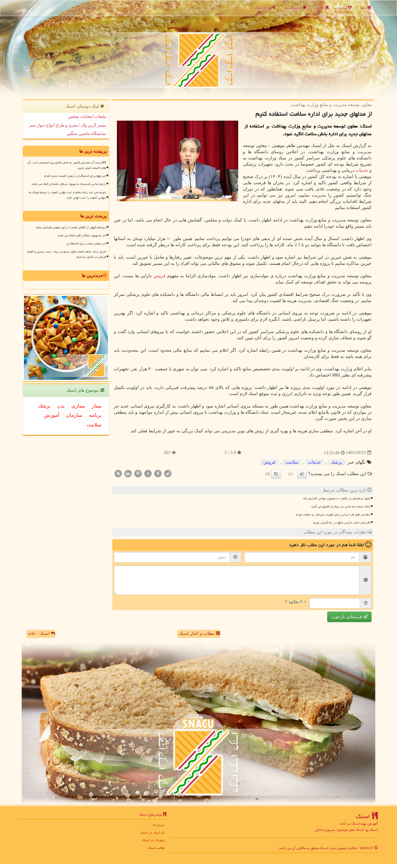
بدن (61, 405)
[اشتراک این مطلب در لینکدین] (128, 473)
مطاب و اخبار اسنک (197, 633)
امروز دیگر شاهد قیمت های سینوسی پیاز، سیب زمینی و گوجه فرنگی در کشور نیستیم (66, 254)
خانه (364, 8)
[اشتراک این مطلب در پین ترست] (138, 473)
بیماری (78, 405)
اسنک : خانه (39, 633)
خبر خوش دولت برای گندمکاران (86, 243)
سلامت (343, 8)
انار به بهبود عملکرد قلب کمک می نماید (81, 235)
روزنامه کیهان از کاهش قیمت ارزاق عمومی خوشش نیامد (71, 227)
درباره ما (159, 825)
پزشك (336, 462)
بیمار (96, 405)
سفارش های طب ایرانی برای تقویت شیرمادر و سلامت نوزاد (333, 514)
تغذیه (320, 8)
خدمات (361, 170)
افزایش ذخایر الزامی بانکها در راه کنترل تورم (341, 522)
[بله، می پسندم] (302, 474)
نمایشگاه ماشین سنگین (86, 133)
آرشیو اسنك (294, 8)
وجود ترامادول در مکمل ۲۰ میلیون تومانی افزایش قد (336, 498)
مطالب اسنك (156, 847)
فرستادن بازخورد (347, 616)
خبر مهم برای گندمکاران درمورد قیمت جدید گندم (75, 176)
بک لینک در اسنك (152, 832)
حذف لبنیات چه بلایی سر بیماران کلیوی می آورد (340, 506)
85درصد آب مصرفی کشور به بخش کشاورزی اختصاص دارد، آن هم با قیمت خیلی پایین (66, 165)
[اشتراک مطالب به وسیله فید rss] (118, 473)
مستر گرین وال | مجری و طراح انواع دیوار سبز (67, 125)
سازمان (74, 415)
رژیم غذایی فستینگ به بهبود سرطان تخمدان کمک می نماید (68, 184)
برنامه (95, 415)
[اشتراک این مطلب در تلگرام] (167, 473)
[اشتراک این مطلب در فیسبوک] (158, 473)
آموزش (51, 415)
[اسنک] (198, 49)
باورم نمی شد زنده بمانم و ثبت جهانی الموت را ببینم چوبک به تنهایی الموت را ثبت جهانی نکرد (67, 195)
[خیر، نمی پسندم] (276, 474)
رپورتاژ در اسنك (153, 840)
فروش (160, 276)
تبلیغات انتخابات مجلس (87, 116)
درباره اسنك (264, 8)
